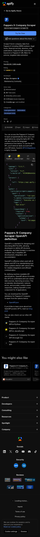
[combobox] (20, 38)
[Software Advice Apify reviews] (17, 480)
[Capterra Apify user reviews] (29, 480)
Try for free (20, 33)
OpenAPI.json (14, 302)
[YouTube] (23, 451)
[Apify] (8, 3)
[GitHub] (17, 451)
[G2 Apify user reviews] (10, 487)
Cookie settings (11, 531)
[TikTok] (35, 451)
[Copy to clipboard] (32, 164)
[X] (10, 451)
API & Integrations (29, 148)
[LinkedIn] (4, 451)
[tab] (9, 127)
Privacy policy (20, 516)
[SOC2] (24, 465)
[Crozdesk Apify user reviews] (29, 487)
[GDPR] (16, 465)
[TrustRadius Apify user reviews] (20, 487)
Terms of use (20, 512)
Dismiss (24, 531)
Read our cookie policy (12, 527)
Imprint (20, 507)
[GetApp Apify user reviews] (7, 480)
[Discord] (29, 451)
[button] (20, 397)
